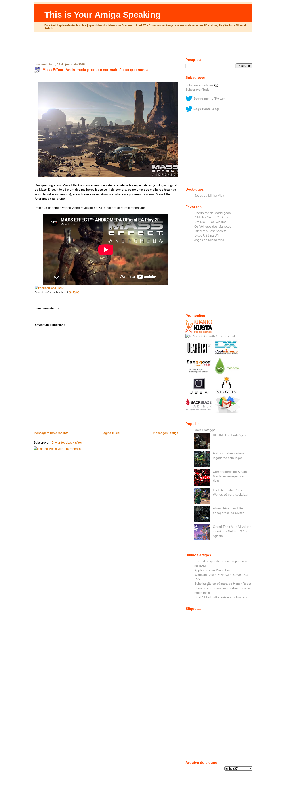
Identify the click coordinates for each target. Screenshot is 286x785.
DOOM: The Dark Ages (229, 435)
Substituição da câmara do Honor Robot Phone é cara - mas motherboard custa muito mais (222, 588)
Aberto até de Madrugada (212, 213)
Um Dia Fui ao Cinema (210, 222)
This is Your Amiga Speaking (102, 14)
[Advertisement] (143, 47)
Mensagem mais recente (51, 433)
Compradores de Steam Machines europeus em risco (230, 476)
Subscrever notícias (199, 85)
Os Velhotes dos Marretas (212, 226)
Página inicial (110, 433)
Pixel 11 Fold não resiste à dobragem (220, 597)
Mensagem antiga (165, 433)
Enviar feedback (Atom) (68, 442)
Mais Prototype (205, 430)
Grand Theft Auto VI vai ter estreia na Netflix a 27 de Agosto (232, 531)
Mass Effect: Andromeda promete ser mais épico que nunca (95, 69)
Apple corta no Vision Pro (212, 570)
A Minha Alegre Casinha (211, 217)
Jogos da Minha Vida (209, 195)
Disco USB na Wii (206, 235)
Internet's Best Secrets (210, 231)
